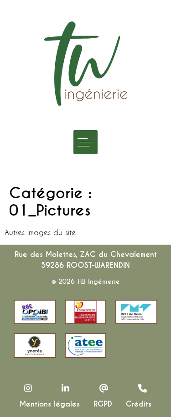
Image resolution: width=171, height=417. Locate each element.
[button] (85, 142)
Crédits (138, 404)
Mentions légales (50, 404)
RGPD (102, 404)
